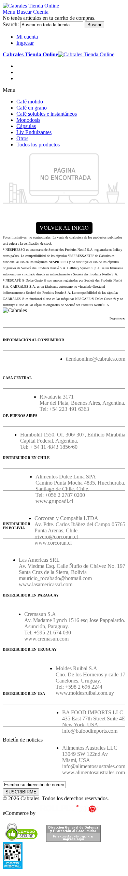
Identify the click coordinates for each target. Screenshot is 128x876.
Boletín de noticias (23, 740)
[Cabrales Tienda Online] (31, 6)
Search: (11, 24)
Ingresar (25, 43)
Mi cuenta (27, 37)
